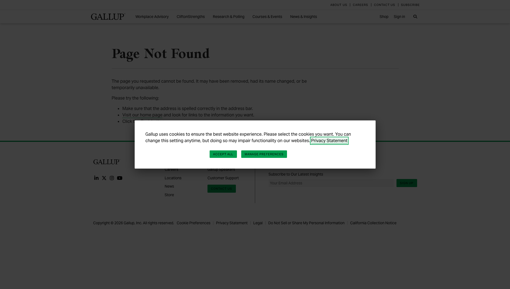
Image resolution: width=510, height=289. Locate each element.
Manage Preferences (264, 154)
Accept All (223, 154)
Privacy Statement (329, 140)
